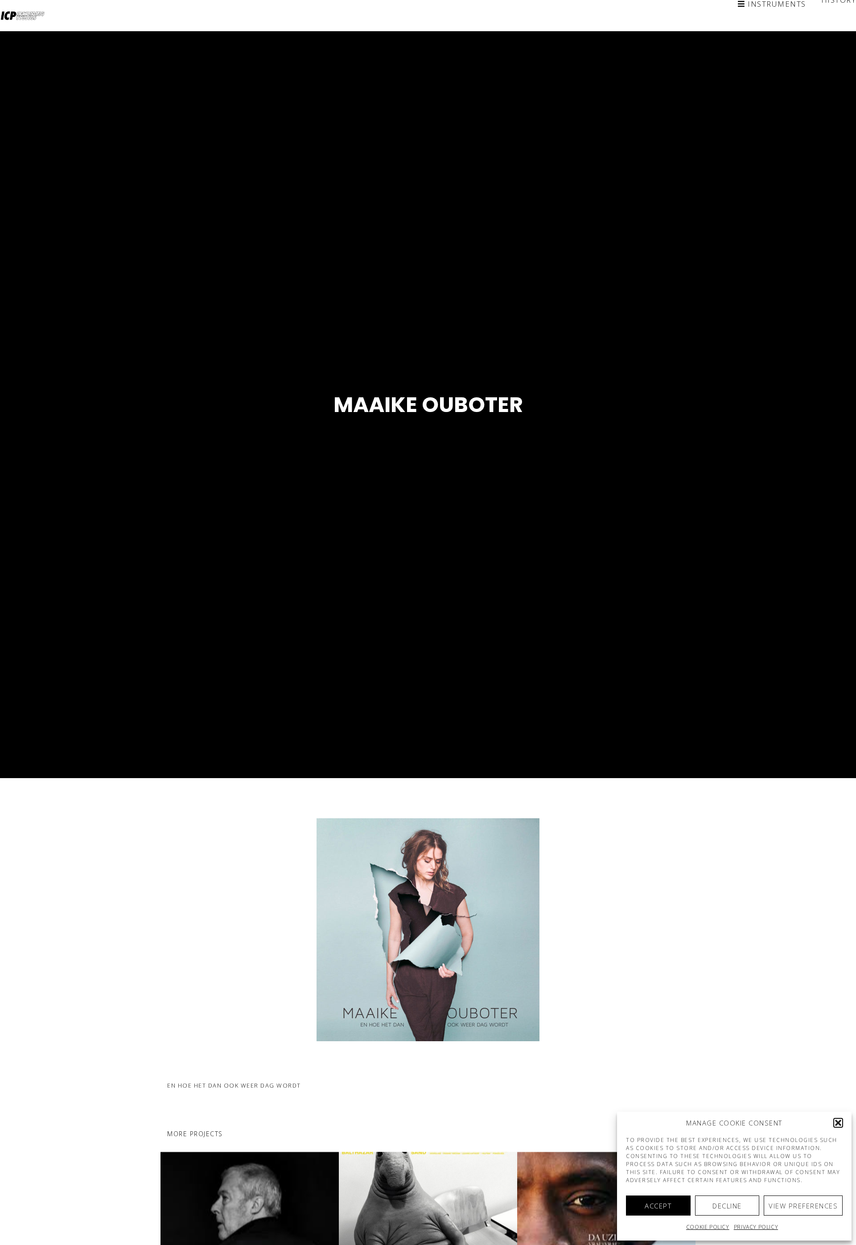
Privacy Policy (756, 1227)
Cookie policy (707, 1227)
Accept (658, 1205)
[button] (838, 1122)
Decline (727, 1205)
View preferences (803, 1205)
